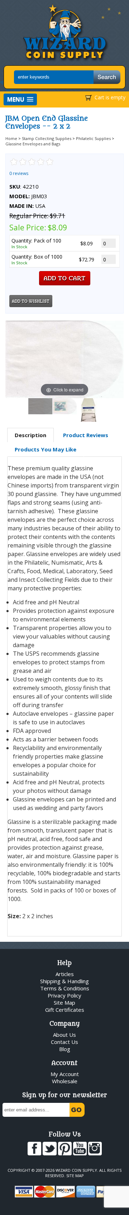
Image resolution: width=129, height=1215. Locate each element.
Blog (64, 1048)
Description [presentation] (30, 435)
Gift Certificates (64, 1009)
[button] (20, 99)
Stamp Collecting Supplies (46, 138)
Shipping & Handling (64, 981)
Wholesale (64, 1081)
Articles (65, 974)
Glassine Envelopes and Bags (32, 143)
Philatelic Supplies (93, 138)
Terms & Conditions (64, 988)
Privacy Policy (64, 995)
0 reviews (18, 173)
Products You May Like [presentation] (45, 449)
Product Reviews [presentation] (85, 435)
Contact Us (64, 1041)
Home (11, 138)
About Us (64, 1034)
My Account (65, 1074)
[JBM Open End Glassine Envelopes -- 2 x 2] (40, 406)
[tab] (30, 435)
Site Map (64, 1002)
